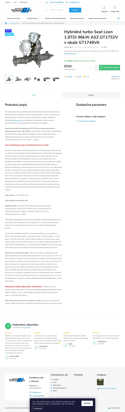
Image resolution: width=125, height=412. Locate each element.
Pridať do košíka (111, 68)
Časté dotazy (23, 2)
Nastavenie (38, 409)
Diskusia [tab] (91, 95)
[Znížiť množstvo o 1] (96, 69)
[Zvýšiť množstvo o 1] (96, 66)
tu (73, 404)
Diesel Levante (16, 120)
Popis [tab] (34, 95)
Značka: (115, 76)
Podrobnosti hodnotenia (90, 47)
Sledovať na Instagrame (108, 388)
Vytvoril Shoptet (115, 408)
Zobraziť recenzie (25, 327)
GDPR (55, 391)
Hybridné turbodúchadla (87, 121)
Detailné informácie (70, 54)
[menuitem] (15, 18)
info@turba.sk (36, 392)
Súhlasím (87, 403)
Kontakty (7, 2)
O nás (15, 2)
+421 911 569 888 (38, 396)
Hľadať (75, 10)
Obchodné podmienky (59, 388)
